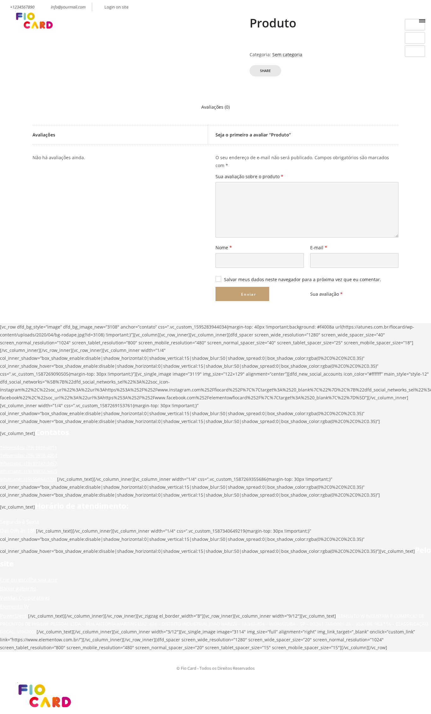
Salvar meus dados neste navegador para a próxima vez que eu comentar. (302, 279)
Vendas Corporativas (25, 597)
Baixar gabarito (18, 588)
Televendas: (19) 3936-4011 (28, 448)
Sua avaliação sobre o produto (249, 176)
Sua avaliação (326, 294)
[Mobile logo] (43, 710)
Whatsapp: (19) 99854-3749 (28, 479)
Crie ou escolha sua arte (28, 579)
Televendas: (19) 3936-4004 (28, 455)
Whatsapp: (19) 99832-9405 (28, 471)
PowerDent (13, 615)
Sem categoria (287, 54)
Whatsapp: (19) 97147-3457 (28, 463)
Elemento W (14, 606)
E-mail (318, 248)
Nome (224, 248)
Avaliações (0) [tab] (215, 107)
